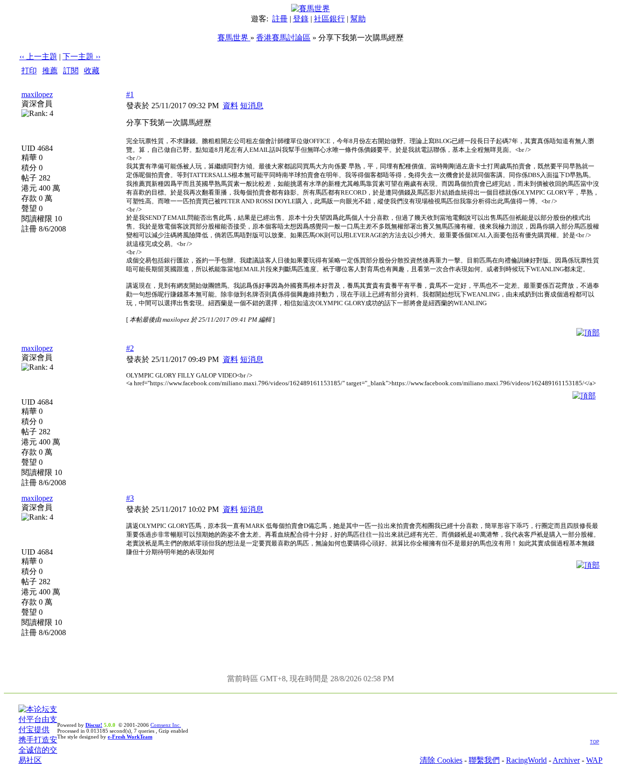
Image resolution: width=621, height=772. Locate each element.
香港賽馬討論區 (283, 37)
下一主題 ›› (81, 56)
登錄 (301, 19)
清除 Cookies (441, 760)
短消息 (251, 105)
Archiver (566, 760)
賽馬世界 (233, 37)
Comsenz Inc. (165, 725)
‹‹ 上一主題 (38, 56)
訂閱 (71, 70)
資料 (230, 105)
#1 (130, 94)
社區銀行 (329, 19)
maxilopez (37, 94)
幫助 (358, 19)
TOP (594, 741)
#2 (130, 348)
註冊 (280, 19)
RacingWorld (526, 760)
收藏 (91, 70)
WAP (594, 760)
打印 (29, 70)
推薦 (50, 70)
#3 (130, 498)
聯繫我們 (484, 760)
